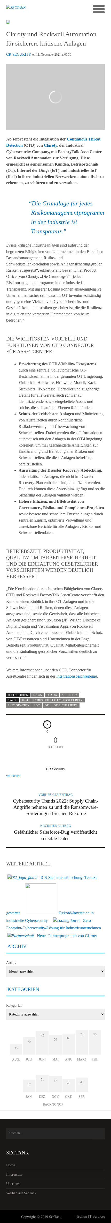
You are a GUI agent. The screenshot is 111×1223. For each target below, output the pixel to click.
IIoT (25, 700)
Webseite (13, 776)
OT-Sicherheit (65, 705)
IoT (37, 705)
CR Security (18, 54)
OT (47, 705)
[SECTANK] (43, 9)
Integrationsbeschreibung (76, 676)
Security (69, 694)
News (37, 694)
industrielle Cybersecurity (58, 700)
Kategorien (14, 1005)
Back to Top (53, 1104)
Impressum (14, 1174)
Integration (19, 705)
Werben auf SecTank (21, 1193)
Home (10, 1165)
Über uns (12, 1184)
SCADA (52, 694)
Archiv (11, 963)
